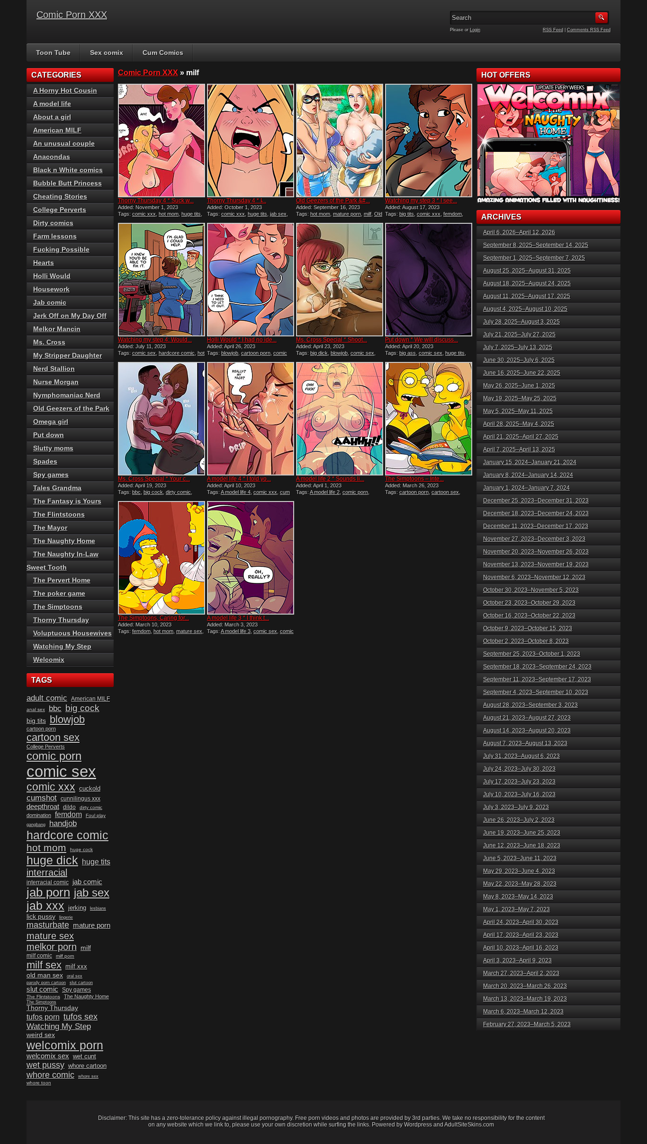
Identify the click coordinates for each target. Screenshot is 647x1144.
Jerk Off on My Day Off (70, 315)
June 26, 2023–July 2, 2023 (519, 820)
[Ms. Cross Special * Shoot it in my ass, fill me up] (339, 279)
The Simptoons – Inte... (414, 478)
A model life (52, 103)
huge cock (81, 849)
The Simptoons (57, 606)
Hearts (43, 262)
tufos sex (80, 1016)
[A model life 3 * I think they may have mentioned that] (250, 558)
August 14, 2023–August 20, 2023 (527, 730)
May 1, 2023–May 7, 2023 (516, 909)
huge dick (52, 860)
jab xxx (45, 905)
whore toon (39, 1082)
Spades (45, 461)
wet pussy (45, 1065)
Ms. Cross (49, 342)
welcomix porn (65, 1045)
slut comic (42, 989)
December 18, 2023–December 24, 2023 (536, 513)
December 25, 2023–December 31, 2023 (536, 500)
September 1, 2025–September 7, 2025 (534, 258)
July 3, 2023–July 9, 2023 (516, 807)
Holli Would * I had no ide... (242, 339)
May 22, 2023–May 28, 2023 (520, 883)
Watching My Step (62, 646)
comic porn (355, 492)
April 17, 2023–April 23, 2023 (520, 935)
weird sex (41, 1034)
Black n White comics (68, 170)
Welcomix (48, 659)
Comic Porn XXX (71, 14)
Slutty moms (53, 448)
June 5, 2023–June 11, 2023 (520, 858)
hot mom (169, 214)
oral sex (74, 976)
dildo (69, 807)
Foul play (96, 815)
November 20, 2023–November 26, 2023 (536, 551)
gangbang (36, 824)
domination (39, 815)
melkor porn (52, 947)
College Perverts (59, 209)
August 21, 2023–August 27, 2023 (527, 717)
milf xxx (76, 966)
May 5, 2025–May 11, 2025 (518, 411)
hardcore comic (177, 353)
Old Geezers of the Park (339, 216)
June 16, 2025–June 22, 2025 (521, 373)
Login (475, 29)
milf (367, 214)
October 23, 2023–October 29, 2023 (529, 602)
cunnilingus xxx (80, 798)
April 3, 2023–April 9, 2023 (517, 960)
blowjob (229, 353)
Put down (48, 435)
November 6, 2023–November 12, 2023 (534, 577)
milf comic (39, 955)
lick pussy (41, 916)
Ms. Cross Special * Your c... (154, 478)
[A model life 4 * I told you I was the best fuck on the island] (250, 418)
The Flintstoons (59, 514)
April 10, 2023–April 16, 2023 (520, 947)
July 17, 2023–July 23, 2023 (519, 781)
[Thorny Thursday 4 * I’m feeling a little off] (250, 140)
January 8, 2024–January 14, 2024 (528, 475)
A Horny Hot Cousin (65, 90)
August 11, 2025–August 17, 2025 (526, 296)
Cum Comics (163, 52)
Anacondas (51, 156)
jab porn (48, 892)
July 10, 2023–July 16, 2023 (519, 794)
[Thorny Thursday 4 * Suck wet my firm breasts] (161, 140)
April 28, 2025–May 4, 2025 (518, 424)
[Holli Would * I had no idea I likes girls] (250, 279)
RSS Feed (553, 29)
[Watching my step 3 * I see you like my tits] (428, 140)
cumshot (42, 797)
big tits (406, 214)
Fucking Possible (61, 249)
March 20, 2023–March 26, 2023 (525, 986)
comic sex (144, 353)
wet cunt (84, 1056)
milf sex (44, 965)
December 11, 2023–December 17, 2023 (535, 526)
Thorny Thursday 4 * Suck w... (156, 200)
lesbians (98, 908)
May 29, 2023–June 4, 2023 (519, 871)
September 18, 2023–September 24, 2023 (537, 666)
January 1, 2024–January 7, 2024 (526, 487)
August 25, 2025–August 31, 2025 (527, 270)
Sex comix (106, 52)
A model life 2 (325, 492)
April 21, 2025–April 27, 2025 (520, 436)
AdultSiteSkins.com (469, 1124)
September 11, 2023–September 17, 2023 (537, 679)
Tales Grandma (57, 488)
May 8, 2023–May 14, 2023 (518, 896)
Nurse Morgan (56, 382)
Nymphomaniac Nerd (66, 395)
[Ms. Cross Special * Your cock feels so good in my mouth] (161, 418)
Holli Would (52, 276)
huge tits (191, 214)
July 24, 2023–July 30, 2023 (519, 769)
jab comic (87, 882)
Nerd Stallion (54, 368)
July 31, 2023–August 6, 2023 (521, 756)
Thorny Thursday (61, 620)
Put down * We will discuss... (421, 339)
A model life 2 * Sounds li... (330, 478)
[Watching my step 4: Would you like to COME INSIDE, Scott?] (161, 279)
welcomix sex (48, 1056)
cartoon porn (255, 353)
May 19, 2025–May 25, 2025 (520, 398)
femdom (452, 214)
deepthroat (43, 806)
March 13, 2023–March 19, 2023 (525, 998)
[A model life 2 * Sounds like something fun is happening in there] (339, 418)
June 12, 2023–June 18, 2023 (521, 845)
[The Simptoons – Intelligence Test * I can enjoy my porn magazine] (428, 418)
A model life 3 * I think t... (238, 618)
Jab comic (49, 302)
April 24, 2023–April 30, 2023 (520, 922)
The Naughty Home (64, 541)
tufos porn (43, 1017)
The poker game (59, 593)
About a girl (52, 117)
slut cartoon (81, 982)
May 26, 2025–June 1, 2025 (519, 385)
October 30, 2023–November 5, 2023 (531, 590)
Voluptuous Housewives (72, 633)
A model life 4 (236, 492)
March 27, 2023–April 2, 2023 (521, 973)
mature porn (347, 214)
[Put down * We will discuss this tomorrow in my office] (428, 279)
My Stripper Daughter (67, 355)
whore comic (50, 1075)
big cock (153, 492)
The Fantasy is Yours (67, 501)
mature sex (189, 631)
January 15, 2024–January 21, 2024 (529, 462)
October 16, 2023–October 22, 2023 (529, 615)
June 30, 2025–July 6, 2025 (519, 360)
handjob (63, 823)
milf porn (65, 956)
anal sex (36, 709)
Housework (51, 289)
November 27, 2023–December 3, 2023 (534, 539)
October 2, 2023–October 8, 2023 (526, 641)
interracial (47, 872)
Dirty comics (53, 223)
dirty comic (178, 492)
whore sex (88, 1076)
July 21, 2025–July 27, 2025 (519, 334)
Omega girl (50, 421)
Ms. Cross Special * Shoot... (331, 339)
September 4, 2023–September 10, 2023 (535, 692)
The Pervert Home (61, 580)
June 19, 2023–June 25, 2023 (521, 832)
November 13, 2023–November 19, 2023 (536, 564)
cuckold (89, 788)
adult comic (47, 698)
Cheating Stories (60, 196)
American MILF (57, 130)
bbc (136, 492)
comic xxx (144, 214)
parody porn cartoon (46, 982)
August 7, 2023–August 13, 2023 (525, 743)
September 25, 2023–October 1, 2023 (531, 654)
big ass (407, 353)
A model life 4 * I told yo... (239, 478)
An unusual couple (64, 143)
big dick (319, 353)
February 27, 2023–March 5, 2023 (527, 1024)
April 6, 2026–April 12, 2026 (519, 232)
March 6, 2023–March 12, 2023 (523, 1011)
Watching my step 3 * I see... (421, 200)
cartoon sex (445, 492)
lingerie (66, 917)
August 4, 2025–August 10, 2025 (525, 309)
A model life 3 (236, 631)
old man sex (45, 975)
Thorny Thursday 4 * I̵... (236, 200)
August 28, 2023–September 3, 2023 (530, 705)
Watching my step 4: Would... (155, 339)
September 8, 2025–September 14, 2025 (535, 245)
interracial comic (48, 882)
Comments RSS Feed (589, 29)
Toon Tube (53, 52)
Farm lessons (55, 236)
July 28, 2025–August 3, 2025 (521, 321)
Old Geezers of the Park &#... (333, 200)
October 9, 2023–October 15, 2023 (527, 628)
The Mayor (50, 527)
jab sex (278, 214)
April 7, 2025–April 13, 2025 (519, 449)
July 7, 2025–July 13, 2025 (517, 347)
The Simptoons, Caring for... (153, 618)
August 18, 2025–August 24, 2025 (527, 283)
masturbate (48, 925)
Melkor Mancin (57, 329)
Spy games (51, 474)
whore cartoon (87, 1065)
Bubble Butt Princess (67, 183)
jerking (77, 907)
